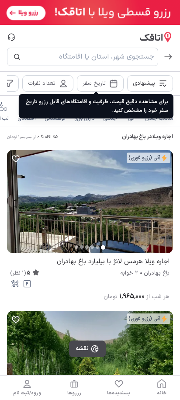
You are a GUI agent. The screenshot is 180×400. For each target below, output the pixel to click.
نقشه (82, 348)
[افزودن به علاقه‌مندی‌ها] (15, 158)
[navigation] (161, 388)
